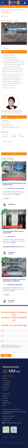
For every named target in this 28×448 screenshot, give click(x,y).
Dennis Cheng (11, 300)
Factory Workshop (19, 188)
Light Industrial (18, 284)
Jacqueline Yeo (11, 204)
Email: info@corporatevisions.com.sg (12, 422)
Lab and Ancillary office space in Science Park (13, 232)
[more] (17, 194)
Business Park (4, 16)
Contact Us (5, 389)
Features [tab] (5, 51)
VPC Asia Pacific (6, 384)
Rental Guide (6, 387)
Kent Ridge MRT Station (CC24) (11, 246)
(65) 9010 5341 (7, 124)
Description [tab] (6, 48)
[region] (14, 332)
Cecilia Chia (11, 108)
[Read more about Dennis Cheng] (4, 301)
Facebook (5, 396)
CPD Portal (5, 398)
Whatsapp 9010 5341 (9, 125)
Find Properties (6, 380)
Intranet (4, 405)
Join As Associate (7, 382)
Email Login (5, 400)
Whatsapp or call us (7, 418)
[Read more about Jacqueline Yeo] (4, 205)
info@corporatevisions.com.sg (11, 127)
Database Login (6, 402)
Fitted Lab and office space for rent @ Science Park (14, 183)
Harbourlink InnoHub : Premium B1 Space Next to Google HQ (14, 280)
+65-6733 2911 (11, 416)
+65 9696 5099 (6, 420)
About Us (5, 378)
